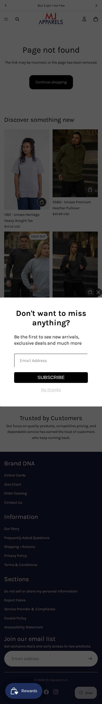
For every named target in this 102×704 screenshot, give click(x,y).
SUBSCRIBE (51, 377)
